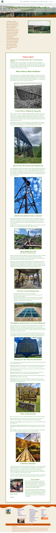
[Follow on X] (25, 524)
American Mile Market (26, 1)
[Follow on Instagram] (27, 524)
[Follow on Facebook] (24, 524)
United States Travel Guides (43, 1)
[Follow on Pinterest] (28, 524)
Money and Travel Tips (34, 1)
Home (21, 1)
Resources (50, 1)
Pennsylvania (20, 510)
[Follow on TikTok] (30, 524)
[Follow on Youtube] (31, 524)
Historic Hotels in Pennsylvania (34, 511)
